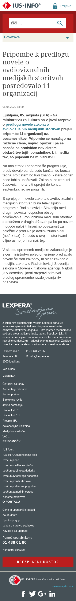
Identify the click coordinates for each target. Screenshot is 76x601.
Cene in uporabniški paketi (19, 509)
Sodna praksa (11, 394)
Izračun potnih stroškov (17, 481)
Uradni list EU (11, 415)
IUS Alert (8, 449)
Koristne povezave (14, 496)
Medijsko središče (14, 431)
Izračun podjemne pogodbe (19, 486)
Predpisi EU (10, 420)
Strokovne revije (12, 399)
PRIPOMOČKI (12, 441)
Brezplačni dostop (38, 562)
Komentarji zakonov (15, 389)
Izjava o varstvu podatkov (18, 525)
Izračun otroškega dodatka (19, 470)
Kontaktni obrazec (14, 549)
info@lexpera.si (39, 356)
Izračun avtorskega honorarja (20, 475)
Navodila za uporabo (15, 530)
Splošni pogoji (11, 520)
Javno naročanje (13, 404)
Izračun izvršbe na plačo (18, 465)
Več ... (7, 436)
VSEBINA (9, 375)
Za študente (10, 515)
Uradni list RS (11, 410)
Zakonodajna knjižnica (16, 426)
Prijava (65, 6)
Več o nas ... (10, 368)
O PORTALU (11, 501)
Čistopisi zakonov (13, 383)
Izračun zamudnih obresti (18, 491)
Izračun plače (11, 460)
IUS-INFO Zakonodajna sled (20, 454)
